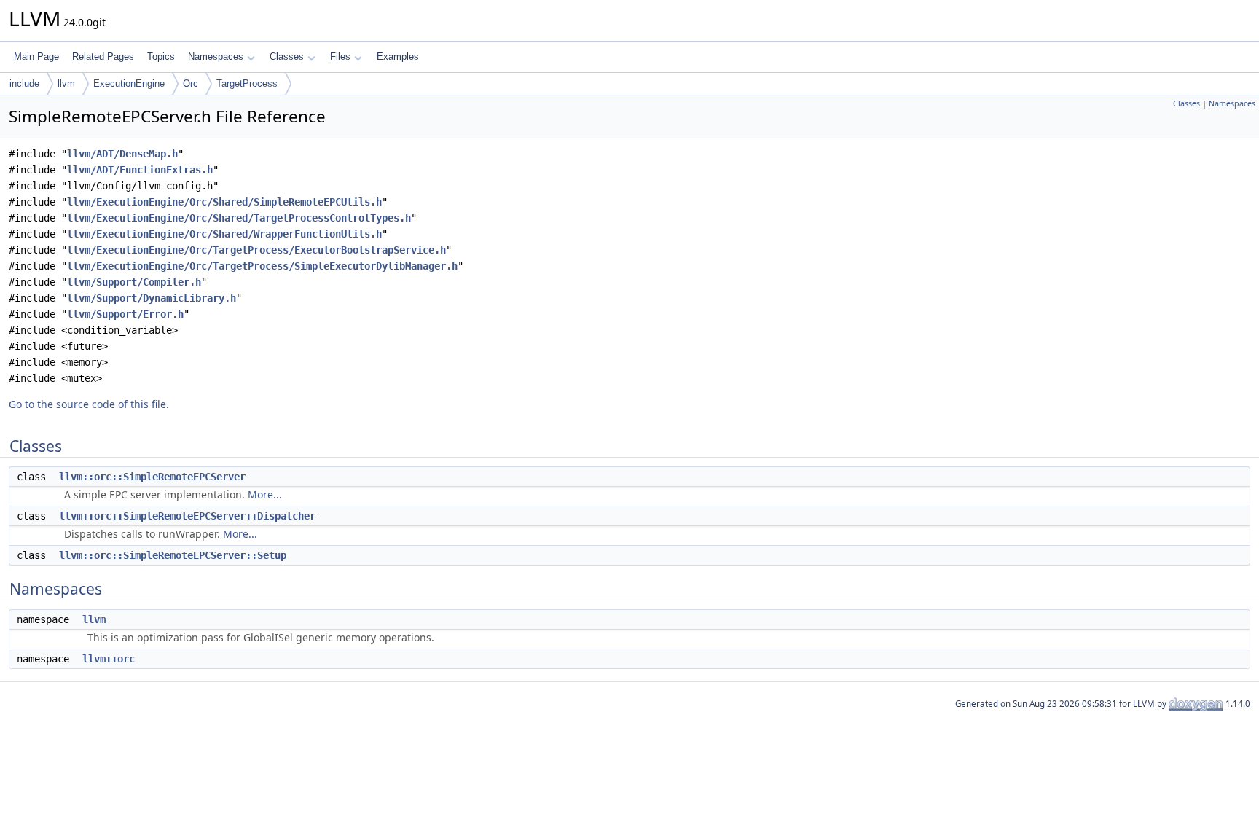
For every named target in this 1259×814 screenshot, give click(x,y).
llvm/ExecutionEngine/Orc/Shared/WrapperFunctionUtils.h (224, 234)
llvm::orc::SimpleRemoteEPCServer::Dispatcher (187, 516)
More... (265, 494)
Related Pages (103, 56)
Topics (161, 56)
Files (340, 56)
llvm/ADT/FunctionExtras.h (140, 170)
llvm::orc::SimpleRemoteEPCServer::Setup (172, 555)
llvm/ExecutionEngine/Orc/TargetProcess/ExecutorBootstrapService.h (256, 250)
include (24, 83)
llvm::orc (108, 659)
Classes (287, 56)
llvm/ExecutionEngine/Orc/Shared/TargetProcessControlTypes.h (239, 218)
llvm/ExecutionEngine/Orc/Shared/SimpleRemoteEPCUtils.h (224, 202)
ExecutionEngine (129, 83)
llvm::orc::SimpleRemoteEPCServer (152, 476)
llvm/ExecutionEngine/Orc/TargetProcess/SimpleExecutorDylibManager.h (262, 266)
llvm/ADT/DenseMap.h (122, 154)
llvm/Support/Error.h (125, 314)
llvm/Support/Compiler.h (134, 282)
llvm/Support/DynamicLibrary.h (151, 298)
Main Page (36, 56)
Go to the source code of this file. (89, 404)
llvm (66, 83)
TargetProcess (247, 83)
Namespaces (215, 56)
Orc (190, 83)
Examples (398, 56)
